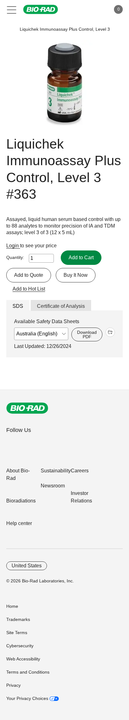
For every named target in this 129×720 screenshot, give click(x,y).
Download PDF (87, 334)
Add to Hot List (29, 289)
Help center (19, 523)
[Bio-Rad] (27, 408)
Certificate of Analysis (61, 306)
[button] (10, 29)
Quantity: (15, 257)
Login (13, 245)
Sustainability (56, 470)
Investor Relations (81, 497)
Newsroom (53, 485)
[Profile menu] (97, 9)
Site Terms (16, 632)
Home (12, 606)
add (110, 332)
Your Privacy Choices (27, 698)
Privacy (13, 685)
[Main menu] (11, 9)
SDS (18, 306)
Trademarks (18, 619)
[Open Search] (84, 9)
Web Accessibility (23, 658)
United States (27, 565)
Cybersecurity (20, 645)
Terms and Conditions (27, 672)
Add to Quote (28, 275)
